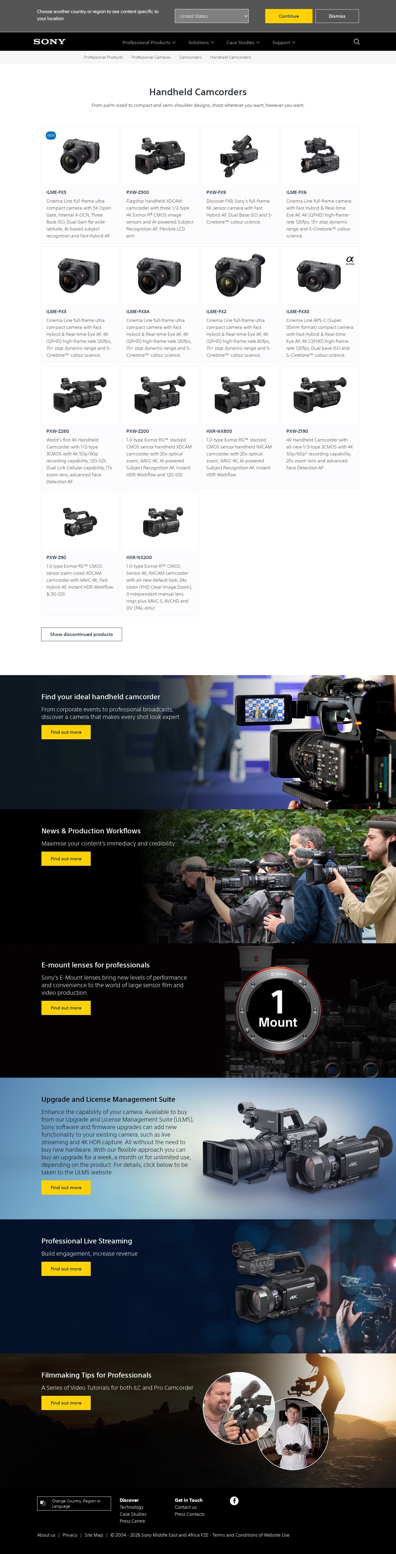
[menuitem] (149, 42)
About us (46, 1535)
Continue (289, 16)
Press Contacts (190, 1514)
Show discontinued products (81, 634)
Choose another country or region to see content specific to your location (98, 14)
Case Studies (133, 1514)
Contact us (186, 1507)
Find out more (66, 732)
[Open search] (356, 41)
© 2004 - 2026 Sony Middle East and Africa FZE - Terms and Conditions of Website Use (200, 1535)
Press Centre (132, 1521)
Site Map (94, 1535)
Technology (131, 1507)
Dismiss (337, 16)
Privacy (70, 1535)
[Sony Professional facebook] (234, 1501)
